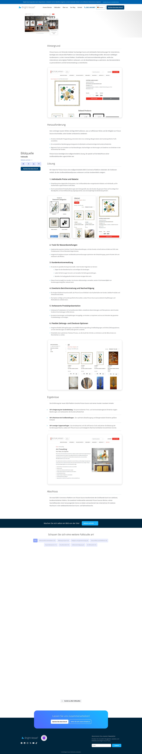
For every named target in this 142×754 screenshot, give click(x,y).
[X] (23, 164)
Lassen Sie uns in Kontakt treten (111, 2)
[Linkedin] (33, 164)
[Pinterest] (39, 164)
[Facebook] (28, 164)
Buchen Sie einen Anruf (30, 169)
